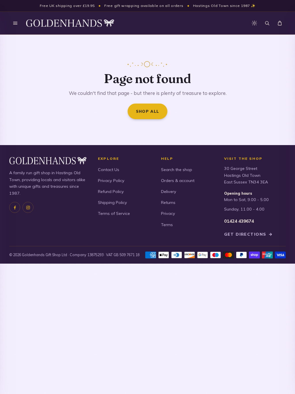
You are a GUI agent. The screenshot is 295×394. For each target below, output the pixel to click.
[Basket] (280, 23)
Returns (168, 202)
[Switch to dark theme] (254, 23)
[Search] (267, 23)
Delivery (168, 191)
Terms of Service (114, 213)
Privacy (168, 213)
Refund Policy (111, 191)
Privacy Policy (111, 180)
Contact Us (108, 169)
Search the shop (176, 169)
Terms (167, 224)
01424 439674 (239, 221)
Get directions (248, 234)
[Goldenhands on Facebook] (14, 207)
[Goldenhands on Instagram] (27, 207)
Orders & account (177, 180)
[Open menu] (15, 23)
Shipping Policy (112, 202)
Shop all (147, 111)
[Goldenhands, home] (70, 23)
